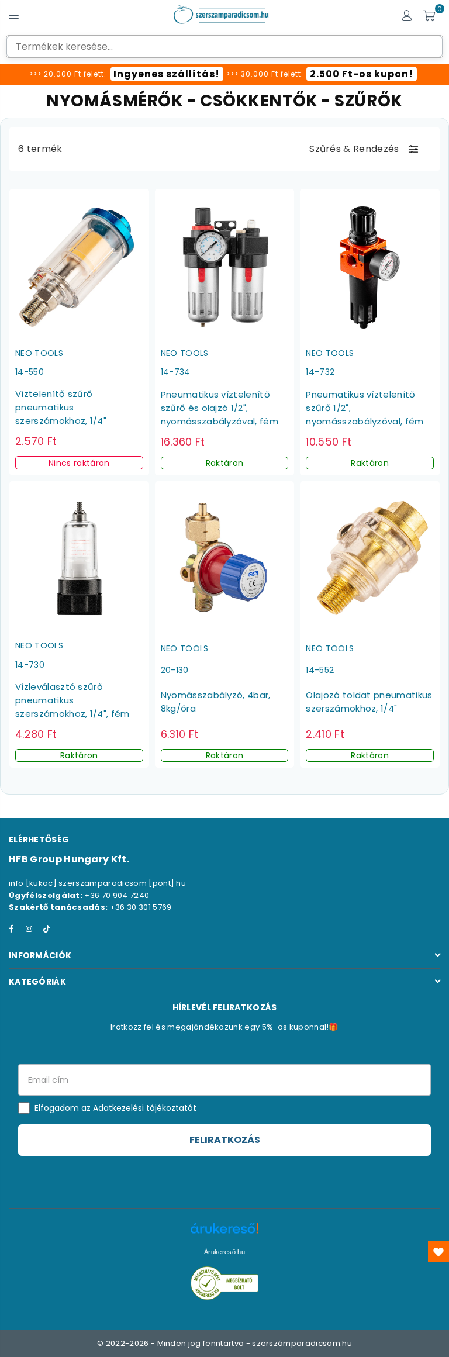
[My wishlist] (438, 1251)
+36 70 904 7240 (116, 895)
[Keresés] (35, 14)
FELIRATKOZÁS (224, 1140)
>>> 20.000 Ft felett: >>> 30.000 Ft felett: (221, 74)
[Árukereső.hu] (224, 1234)
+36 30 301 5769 (141, 907)
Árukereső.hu (224, 1251)
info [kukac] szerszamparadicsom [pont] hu (97, 883)
